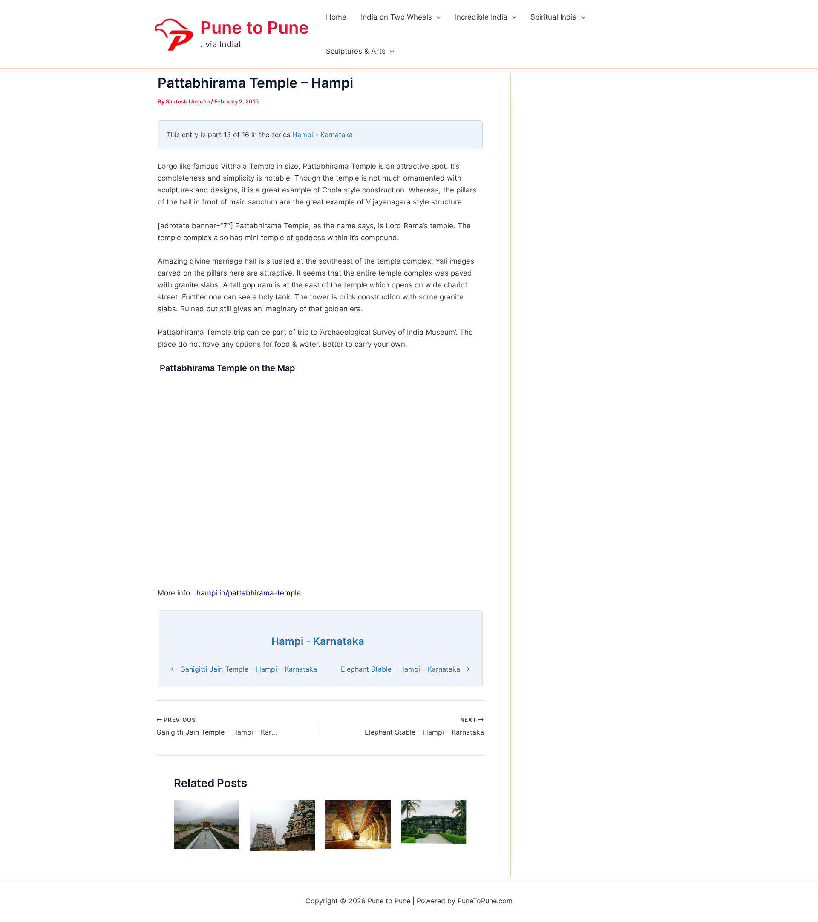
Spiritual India (553, 17)
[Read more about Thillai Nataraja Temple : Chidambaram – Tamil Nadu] (282, 825)
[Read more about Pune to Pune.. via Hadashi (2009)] (206, 824)
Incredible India (481, 17)
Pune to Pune (254, 27)
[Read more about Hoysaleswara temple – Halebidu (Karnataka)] (434, 821)
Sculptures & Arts (356, 51)
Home (336, 17)
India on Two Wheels (396, 17)
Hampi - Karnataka (322, 134)
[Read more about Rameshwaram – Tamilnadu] (358, 824)
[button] (436, 17)
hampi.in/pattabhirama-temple (248, 593)
